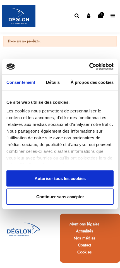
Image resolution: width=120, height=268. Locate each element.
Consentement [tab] (20, 82)
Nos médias (84, 238)
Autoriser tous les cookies (60, 178)
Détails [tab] (53, 82)
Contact (84, 245)
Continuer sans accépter (60, 196)
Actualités (84, 231)
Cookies (84, 252)
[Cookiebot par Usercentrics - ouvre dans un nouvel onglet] (89, 66)
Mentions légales (84, 224)
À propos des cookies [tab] (92, 82)
